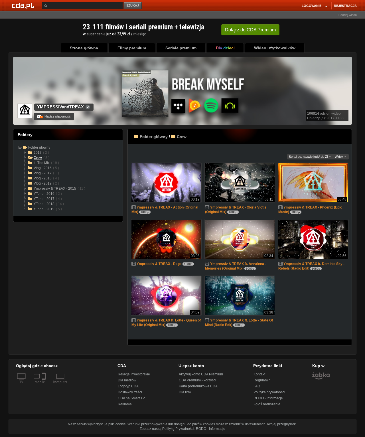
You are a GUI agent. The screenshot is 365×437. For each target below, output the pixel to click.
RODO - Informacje (210, 429)
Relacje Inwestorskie (134, 374)
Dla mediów (127, 380)
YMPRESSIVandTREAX (60, 106)
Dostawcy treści (130, 392)
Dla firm (185, 392)
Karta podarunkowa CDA (198, 386)
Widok (339, 156)
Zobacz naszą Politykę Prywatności (167, 429)
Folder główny (154, 136)
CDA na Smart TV (131, 398)
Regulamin (262, 380)
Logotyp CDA (128, 386)
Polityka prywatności (269, 392)
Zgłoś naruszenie (267, 404)
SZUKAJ (132, 5)
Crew (181, 136)
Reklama (125, 404)
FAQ (257, 386)
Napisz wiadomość (56, 116)
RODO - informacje (268, 398)
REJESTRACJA (345, 5)
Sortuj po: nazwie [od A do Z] (309, 156)
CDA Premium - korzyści (197, 380)
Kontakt (259, 374)
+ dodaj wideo (347, 15)
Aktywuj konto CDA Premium (201, 374)
